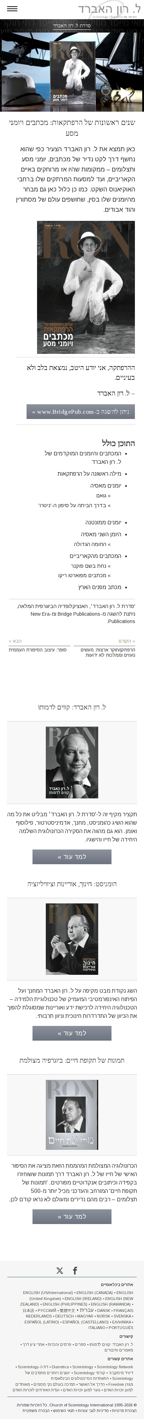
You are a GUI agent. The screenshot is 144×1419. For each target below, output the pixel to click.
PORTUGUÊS (121, 1328)
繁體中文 (67, 1310)
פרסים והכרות (59, 1344)
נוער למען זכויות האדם (81, 1390)
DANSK (103, 1310)
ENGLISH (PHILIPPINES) (65, 1304)
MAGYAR (85, 1316)
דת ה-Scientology (33, 1367)
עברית (87, 1310)
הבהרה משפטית (36, 1410)
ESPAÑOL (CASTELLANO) (86, 1322)
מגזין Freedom (120, 1384)
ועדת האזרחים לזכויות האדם (36, 1390)
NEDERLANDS (39, 1316)
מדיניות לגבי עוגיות (93, 1410)
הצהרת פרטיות (124, 1410)
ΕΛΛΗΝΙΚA (121, 1322)
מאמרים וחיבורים (119, 1350)
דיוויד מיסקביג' (121, 1373)
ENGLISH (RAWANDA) (111, 1304)
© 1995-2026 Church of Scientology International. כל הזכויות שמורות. (76, 1405)
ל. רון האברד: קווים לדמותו (111, 1344)
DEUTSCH (64, 1316)
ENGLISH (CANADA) (95, 1293)
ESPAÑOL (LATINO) (41, 1322)
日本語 (28, 1310)
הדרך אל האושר (92, 1384)
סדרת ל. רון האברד (72, 25)
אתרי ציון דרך (33, 1344)
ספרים (80, 1344)
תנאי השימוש (63, 1410)
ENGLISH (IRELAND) (83, 1298)
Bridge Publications (79, 614)
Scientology (82, 1367)
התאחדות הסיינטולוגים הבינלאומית (80, 1378)
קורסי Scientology (89, 1373)
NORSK (103, 1316)
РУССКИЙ (47, 1310)
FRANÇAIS (123, 1310)
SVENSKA (122, 1316)
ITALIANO (96, 1328)
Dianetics (60, 1367)
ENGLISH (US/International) (48, 1293)
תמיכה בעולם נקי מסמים (54, 1384)
